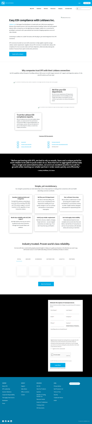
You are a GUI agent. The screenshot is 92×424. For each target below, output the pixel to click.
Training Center (40, 405)
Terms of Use (57, 392)
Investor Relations (6, 392)
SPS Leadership (6, 389)
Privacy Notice (57, 386)
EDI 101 (38, 386)
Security (56, 394)
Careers (23, 394)
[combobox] (83, 8)
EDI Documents (40, 408)
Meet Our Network (46, 284)
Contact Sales (87, 3)
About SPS (4, 386)
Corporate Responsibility (8, 394)
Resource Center (41, 399)
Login (79, 3)
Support (23, 386)
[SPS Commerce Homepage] (7, 3)
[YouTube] (8, 421)
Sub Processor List (58, 389)
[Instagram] (3, 421)
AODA (55, 400)
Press (3, 403)
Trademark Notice (58, 397)
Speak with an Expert (17, 54)
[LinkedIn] (11, 421)
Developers (5, 400)
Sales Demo (24, 389)
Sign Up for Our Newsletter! (74, 383)
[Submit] (77, 8)
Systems (39, 392)
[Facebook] (6, 421)
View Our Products (41, 389)
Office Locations (25, 392)
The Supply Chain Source (8, 397)
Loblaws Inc (12, 24)
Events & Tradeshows (42, 402)
